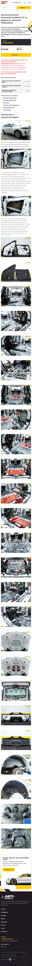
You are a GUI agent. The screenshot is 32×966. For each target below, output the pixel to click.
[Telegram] (5, 947)
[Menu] (29, 3)
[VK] (2, 947)
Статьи (3, 925)
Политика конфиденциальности (8, 956)
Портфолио (4, 912)
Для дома (4, 922)
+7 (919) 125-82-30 (7, 939)
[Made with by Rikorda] (8, 959)
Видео (3, 918)
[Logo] (4, 2)
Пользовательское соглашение (8, 954)
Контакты (4, 931)
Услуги (3, 909)
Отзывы (3, 915)
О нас (3, 928)
